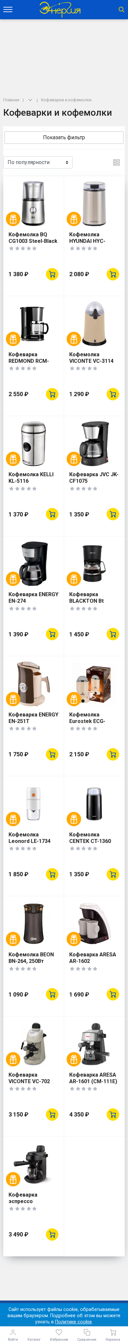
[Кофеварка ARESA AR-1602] (94, 923)
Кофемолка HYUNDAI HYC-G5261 (87, 241)
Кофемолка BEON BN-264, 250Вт (31, 957)
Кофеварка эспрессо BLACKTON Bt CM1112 (26, 1204)
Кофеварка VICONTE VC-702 (29, 1078)
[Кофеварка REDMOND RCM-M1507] (33, 323)
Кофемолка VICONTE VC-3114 (91, 357)
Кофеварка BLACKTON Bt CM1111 (86, 601)
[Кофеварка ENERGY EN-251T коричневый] (33, 684)
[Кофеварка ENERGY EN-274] (33, 564)
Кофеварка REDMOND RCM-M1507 (29, 361)
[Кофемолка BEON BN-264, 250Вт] (33, 923)
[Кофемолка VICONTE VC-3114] (94, 323)
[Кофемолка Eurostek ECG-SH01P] (94, 684)
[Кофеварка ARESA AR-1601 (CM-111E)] (94, 1044)
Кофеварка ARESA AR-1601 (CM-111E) (93, 1078)
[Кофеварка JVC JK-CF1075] (94, 443)
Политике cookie (73, 1322)
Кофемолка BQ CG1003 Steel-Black (33, 237)
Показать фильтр (64, 137)
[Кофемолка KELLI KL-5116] (33, 443)
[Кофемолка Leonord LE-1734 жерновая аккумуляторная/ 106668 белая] (33, 803)
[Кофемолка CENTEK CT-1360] (94, 803)
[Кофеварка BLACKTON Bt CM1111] (94, 564)
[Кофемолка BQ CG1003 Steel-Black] (33, 203)
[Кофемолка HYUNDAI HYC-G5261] (94, 203)
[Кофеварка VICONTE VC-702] (33, 1044)
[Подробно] (116, 162)
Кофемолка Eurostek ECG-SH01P (87, 721)
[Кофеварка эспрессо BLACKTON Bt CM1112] (33, 1164)
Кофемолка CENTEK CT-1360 (90, 837)
